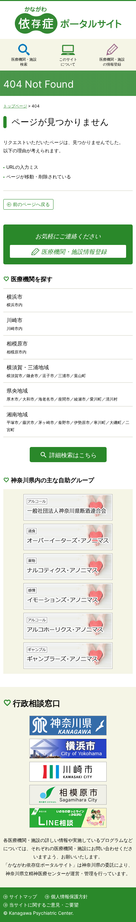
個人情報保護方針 (69, 896)
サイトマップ (23, 896)
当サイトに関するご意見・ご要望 (44, 904)
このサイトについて (68, 62)
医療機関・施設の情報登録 (112, 62)
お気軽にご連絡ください (71, 244)
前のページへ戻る (31, 204)
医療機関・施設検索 (24, 62)
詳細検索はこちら (73, 455)
